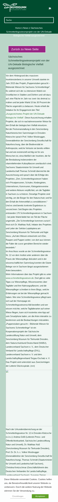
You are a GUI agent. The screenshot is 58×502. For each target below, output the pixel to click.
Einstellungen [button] (17, 496)
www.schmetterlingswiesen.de (20, 278)
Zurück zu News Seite (25, 49)
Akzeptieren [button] (40, 496)
